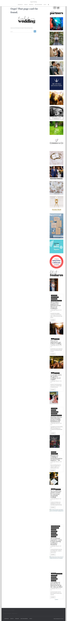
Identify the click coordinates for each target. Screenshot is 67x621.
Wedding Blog (20, 4)
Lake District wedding (55, 297)
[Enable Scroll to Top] (65, 619)
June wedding (54, 529)
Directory (25, 4)
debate (53, 372)
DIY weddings (54, 410)
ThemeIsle (61, 618)
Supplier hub (31, 4)
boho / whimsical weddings (56, 526)
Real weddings (54, 300)
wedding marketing (54, 453)
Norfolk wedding (59, 573)
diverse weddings (54, 408)
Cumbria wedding (54, 295)
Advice (53, 338)
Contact (45, 4)
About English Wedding (38, 4)
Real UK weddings (54, 413)
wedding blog (59, 300)
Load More (56, 599)
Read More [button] (52, 389)
